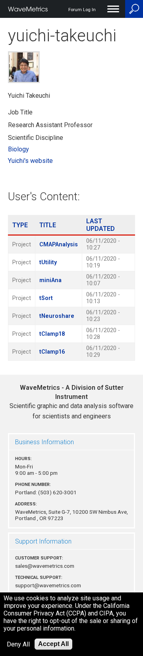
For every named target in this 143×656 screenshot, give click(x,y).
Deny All (18, 644)
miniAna (50, 280)
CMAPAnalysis (58, 244)
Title (47, 225)
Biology (18, 149)
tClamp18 (52, 334)
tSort (46, 298)
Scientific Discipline (35, 137)
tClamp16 (52, 351)
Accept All (53, 644)
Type (20, 225)
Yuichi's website (30, 160)
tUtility (48, 262)
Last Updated (100, 224)
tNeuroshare (56, 316)
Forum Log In (82, 9)
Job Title (20, 112)
